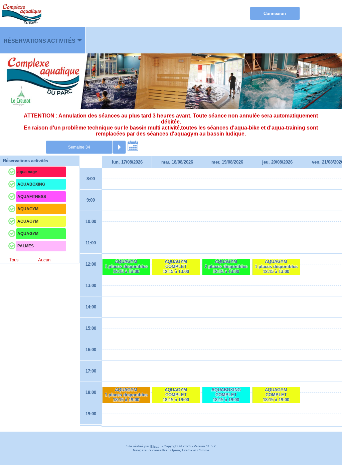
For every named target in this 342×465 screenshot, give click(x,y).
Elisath (156, 446)
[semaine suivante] (119, 147)
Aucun (44, 259)
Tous (14, 259)
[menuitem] (43, 40)
